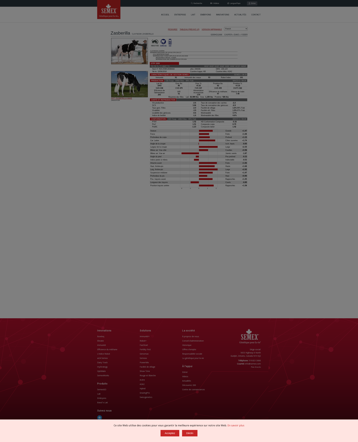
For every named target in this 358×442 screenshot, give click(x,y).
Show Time (145, 371)
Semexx (143, 358)
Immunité (101, 345)
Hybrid (142, 388)
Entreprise (180, 14)
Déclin (189, 433)
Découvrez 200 (189, 385)
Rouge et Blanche (148, 375)
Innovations (222, 14)
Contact (256, 14)
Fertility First (145, 349)
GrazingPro (145, 392)
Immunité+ (145, 336)
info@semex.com (253, 363)
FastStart (144, 345)
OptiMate (101, 371)
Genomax (144, 353)
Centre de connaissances (193, 389)
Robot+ (143, 340)
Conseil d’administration (193, 340)
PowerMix (144, 362)
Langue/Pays (234, 3)
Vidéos (215, 3)
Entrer (253, 3)
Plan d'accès (256, 367)
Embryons (205, 14)
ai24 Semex (102, 358)
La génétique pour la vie (193, 358)
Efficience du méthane (107, 349)
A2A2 (142, 384)
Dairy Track (102, 362)
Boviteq (100, 336)
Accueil (165, 14)
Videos (185, 376)
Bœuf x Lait (102, 402)
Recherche (197, 3)
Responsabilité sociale (192, 353)
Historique (186, 345)
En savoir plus (236, 425)
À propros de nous (190, 336)
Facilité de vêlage (147, 366)
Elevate (100, 340)
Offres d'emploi (189, 349)
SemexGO (101, 389)
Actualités (240, 14)
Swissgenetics (146, 397)
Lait (193, 14)
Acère (142, 379)
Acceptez (170, 433)
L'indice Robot (103, 353)
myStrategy (102, 366)
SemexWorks (103, 375)
